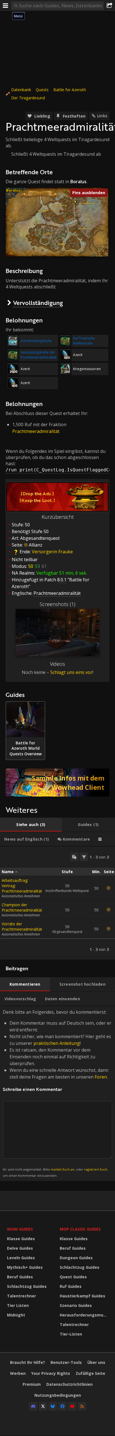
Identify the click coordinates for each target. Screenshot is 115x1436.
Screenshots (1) (57, 604)
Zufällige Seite (90, 1373)
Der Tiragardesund (28, 97)
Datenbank (21, 89)
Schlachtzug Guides (27, 1286)
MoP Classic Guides (80, 1229)
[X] (43, 1406)
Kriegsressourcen (87, 368)
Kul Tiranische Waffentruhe (84, 341)
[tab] (31, 825)
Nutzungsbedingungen (57, 1395)
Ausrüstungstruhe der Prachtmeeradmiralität (38, 355)
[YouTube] (72, 1406)
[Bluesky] (53, 1406)
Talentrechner (21, 1296)
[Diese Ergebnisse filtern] (84, 857)
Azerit (77, 354)
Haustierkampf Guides (82, 1296)
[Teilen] (109, 5)
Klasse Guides (21, 1238)
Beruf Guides (20, 1276)
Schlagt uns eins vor (71, 672)
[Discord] (33, 1406)
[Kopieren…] (74, 857)
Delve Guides (20, 1248)
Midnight (16, 1315)
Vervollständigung (38, 302)
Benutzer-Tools (66, 1362)
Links (102, 115)
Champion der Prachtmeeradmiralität (22, 907)
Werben (18, 1373)
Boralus (13, 190)
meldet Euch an (62, 1169)
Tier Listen (18, 1305)
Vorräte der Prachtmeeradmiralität (22, 926)
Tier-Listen (71, 1334)
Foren (101, 1077)
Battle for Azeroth (69, 89)
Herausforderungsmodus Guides (85, 1315)
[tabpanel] (57, 903)
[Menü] (5, 5)
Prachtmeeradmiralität (35, 431)
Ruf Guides (71, 1286)
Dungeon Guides (76, 1257)
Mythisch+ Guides (25, 1267)
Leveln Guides (21, 1257)
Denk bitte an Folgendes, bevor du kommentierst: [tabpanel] (57, 1093)
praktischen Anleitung (56, 1043)
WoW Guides (20, 1229)
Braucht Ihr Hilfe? (27, 1362)
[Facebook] (62, 1406)
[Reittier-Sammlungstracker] (57, 783)
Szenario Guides (76, 1305)
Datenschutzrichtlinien (69, 1384)
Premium (32, 1384)
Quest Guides (73, 1276)
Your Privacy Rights (50, 1373)
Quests (42, 89)
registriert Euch (95, 1169)
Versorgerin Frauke (52, 552)
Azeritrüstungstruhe (36, 340)
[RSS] (82, 1406)
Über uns (96, 1362)
